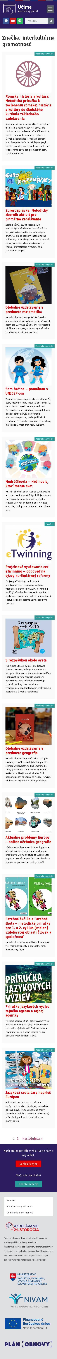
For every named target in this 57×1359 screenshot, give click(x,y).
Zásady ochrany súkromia (20, 1206)
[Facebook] (6, 21)
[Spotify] (20, 21)
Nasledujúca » (32, 1138)
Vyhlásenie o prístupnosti (20, 1212)
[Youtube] (13, 21)
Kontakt (11, 1200)
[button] (50, 9)
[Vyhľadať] (51, 21)
